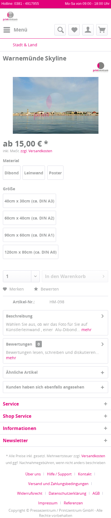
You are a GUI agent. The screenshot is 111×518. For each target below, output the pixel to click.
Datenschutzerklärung (67, 493)
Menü (20, 29)
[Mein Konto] (88, 29)
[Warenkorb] (102, 29)
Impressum (47, 503)
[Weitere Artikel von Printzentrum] (100, 67)
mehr (86, 329)
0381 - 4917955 (26, 4)
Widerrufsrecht (29, 493)
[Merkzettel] (74, 29)
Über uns (33, 474)
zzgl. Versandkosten (36, 151)
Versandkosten (93, 456)
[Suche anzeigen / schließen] (60, 29)
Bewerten (49, 289)
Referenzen (73, 503)
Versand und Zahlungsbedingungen (58, 483)
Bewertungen (19, 344)
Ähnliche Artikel (22, 372)
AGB (96, 493)
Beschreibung (19, 316)
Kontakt (85, 474)
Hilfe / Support (59, 474)
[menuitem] (15, 29)
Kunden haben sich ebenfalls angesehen (45, 387)
